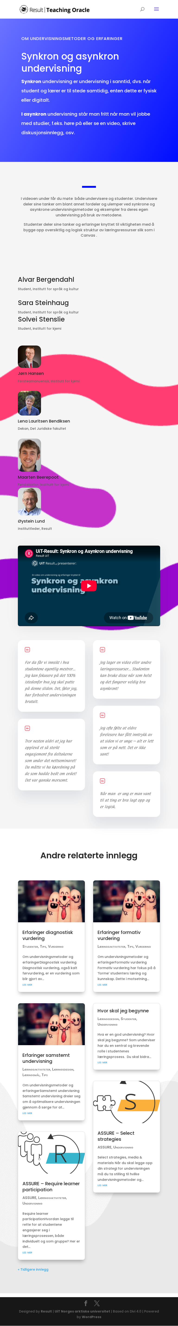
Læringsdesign (62, 1069)
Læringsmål (31, 1075)
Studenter (30, 946)
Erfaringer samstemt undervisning (46, 1058)
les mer (27, 984)
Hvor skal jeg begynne (123, 1010)
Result (46, 1311)
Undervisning (32, 1203)
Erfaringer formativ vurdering (119, 935)
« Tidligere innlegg (33, 1269)
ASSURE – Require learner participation (51, 1186)
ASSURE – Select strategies (116, 1136)
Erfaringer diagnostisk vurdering (47, 935)
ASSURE (29, 1197)
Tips (43, 946)
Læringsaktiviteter (36, 1069)
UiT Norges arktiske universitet (82, 1311)
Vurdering (56, 946)
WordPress (91, 1317)
